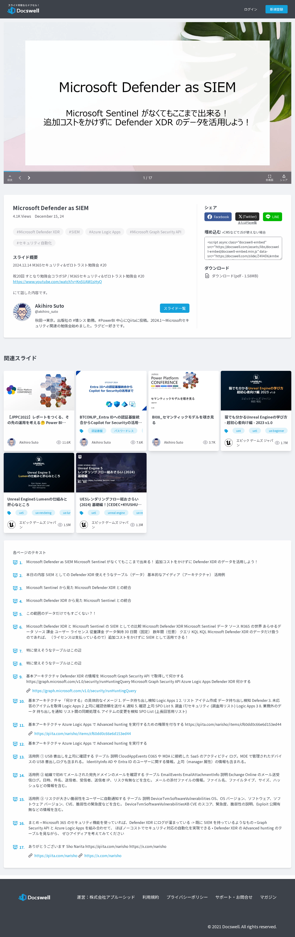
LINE (275, 216)
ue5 (255, 431)
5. (21, 614)
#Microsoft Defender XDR (38, 231)
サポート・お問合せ (234, 897)
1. (21, 562)
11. (22, 725)
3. (21, 588)
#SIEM (74, 231)
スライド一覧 (175, 308)
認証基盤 (97, 431)
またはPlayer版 (247, 222)
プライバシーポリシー (187, 897)
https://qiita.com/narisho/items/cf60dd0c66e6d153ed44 (82, 733)
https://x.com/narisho (102, 855)
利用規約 (150, 897)
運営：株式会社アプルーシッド (106, 897)
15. (22, 799)
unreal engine (116, 513)
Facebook (221, 216)
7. (21, 651)
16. (22, 823)
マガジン (268, 897)
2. (21, 575)
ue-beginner (276, 431)
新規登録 (276, 9)
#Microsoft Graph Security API (155, 231)
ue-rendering (43, 513)
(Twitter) (250, 216)
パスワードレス (124, 431)
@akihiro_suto (46, 311)
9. (21, 676)
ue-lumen (69, 513)
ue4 (238, 431)
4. (21, 601)
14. (22, 775)
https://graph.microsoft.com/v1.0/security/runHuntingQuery (84, 690)
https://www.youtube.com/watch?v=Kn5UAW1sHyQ (57, 281)
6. (21, 627)
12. (22, 744)
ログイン (250, 9)
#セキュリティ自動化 (34, 243)
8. (21, 664)
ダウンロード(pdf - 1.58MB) (235, 275)
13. (22, 757)
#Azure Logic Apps (105, 231)
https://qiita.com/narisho (55, 855)
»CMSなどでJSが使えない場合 (244, 232)
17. (22, 847)
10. (22, 701)
